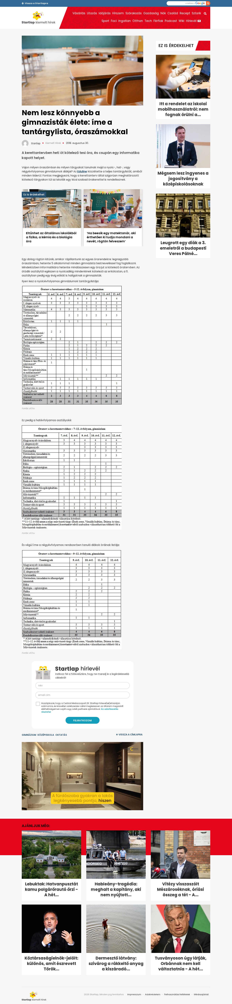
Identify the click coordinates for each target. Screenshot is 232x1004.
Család (172, 13)
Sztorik (196, 13)
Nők (163, 13)
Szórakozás (134, 13)
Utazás (92, 13)
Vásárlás (79, 13)
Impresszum (134, 994)
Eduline (82, 171)
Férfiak (158, 21)
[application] (82, 776)
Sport (105, 21)
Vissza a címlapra (130, 734)
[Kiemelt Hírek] (40, 18)
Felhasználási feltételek (177, 994)
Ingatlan (124, 21)
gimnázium (29, 735)
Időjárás (105, 13)
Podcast (171, 21)
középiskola (46, 735)
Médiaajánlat (201, 994)
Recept (185, 13)
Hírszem (118, 13)
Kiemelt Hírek (53, 143)
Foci (114, 21)
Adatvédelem (152, 994)
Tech (148, 21)
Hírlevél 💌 (193, 21)
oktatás (61, 735)
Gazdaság (151, 13)
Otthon (137, 21)
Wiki (181, 21)
